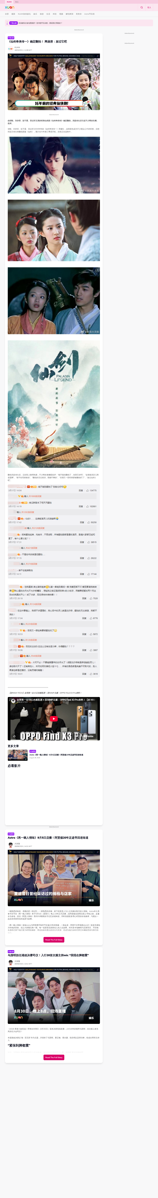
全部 (7, 14)
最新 (13, 14)
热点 (17, 2)
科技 (55, 14)
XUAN (9, 2)
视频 (61, 14)
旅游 (42, 14)
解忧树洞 (69, 14)
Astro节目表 (89, 14)
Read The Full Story (53, 940)
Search (141, 7)
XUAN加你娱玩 (24, 14)
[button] (7, 21)
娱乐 (35, 14)
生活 (48, 14)
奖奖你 (79, 14)
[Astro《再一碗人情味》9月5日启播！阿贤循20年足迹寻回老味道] (18, 755)
